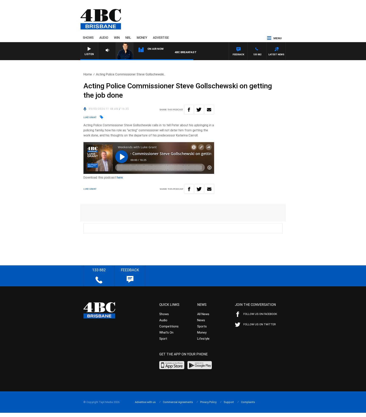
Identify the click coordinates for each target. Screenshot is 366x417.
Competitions (169, 326)
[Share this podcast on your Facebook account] (189, 109)
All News (203, 314)
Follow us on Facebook (260, 314)
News (201, 320)
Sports (202, 326)
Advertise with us (145, 402)
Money (142, 38)
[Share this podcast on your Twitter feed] (199, 109)
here (120, 177)
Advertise (161, 38)
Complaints (248, 402)
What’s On (166, 332)
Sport (163, 339)
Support (229, 402)
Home (87, 74)
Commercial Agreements (178, 402)
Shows (88, 38)
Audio (103, 38)
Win (117, 38)
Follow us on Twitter (259, 324)
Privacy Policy (208, 402)
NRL (128, 38)
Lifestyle (203, 339)
